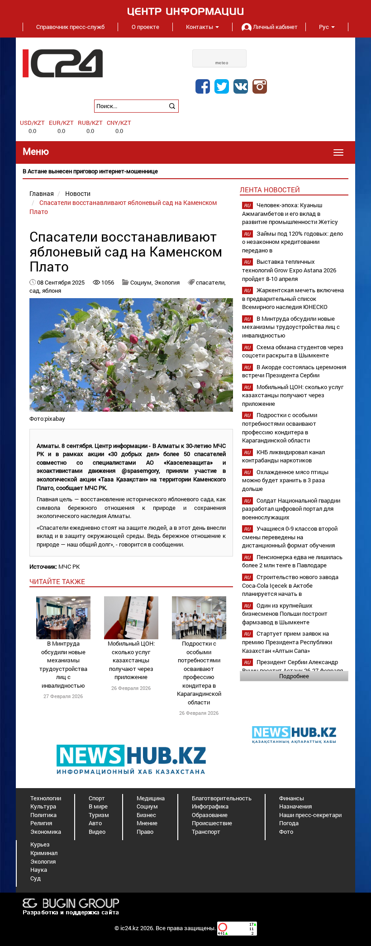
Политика (43, 815)
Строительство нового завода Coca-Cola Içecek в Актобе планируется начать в (290, 585)
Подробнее (294, 676)
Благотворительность (222, 798)
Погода (289, 823)
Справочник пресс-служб (70, 27)
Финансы (291, 798)
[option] (185, 171)
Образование (210, 815)
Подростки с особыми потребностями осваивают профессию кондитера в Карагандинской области (199, 672)
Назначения (295, 806)
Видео (97, 831)
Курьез (40, 844)
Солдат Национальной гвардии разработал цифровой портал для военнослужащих (291, 508)
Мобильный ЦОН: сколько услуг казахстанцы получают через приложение (131, 660)
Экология (167, 282)
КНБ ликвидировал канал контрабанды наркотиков (283, 456)
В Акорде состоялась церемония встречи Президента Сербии (294, 371)
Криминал (43, 853)
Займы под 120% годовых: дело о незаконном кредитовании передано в (292, 241)
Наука (38, 869)
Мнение (147, 823)
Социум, (142, 282)
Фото (286, 831)
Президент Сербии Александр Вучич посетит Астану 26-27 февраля (292, 666)
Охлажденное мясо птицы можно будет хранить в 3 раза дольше (285, 480)
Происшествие (212, 823)
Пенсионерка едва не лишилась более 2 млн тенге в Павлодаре (292, 561)
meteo (221, 63)
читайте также (57, 581)
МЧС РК (69, 566)
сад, (35, 290)
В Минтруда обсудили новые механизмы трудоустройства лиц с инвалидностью (63, 664)
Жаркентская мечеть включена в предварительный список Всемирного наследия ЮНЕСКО (293, 298)
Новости (77, 193)
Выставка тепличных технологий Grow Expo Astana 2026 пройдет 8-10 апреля (289, 269)
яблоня (51, 290)
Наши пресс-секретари (310, 815)
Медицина (151, 798)
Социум (147, 806)
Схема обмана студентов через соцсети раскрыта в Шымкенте (292, 351)
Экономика (45, 831)
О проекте (145, 27)
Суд (35, 878)
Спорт (97, 798)
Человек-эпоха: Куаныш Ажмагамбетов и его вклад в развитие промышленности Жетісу (290, 213)
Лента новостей (270, 189)
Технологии (45, 798)
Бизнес (146, 815)
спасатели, (211, 282)
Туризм (99, 815)
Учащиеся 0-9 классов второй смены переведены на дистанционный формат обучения (290, 536)
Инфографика (210, 806)
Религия (41, 823)
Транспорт (206, 831)
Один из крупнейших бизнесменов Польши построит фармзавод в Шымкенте (285, 613)
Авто (95, 823)
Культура (43, 806)
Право (145, 831)
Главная (41, 193)
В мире (98, 806)
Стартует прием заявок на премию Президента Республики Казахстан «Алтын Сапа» (287, 641)
